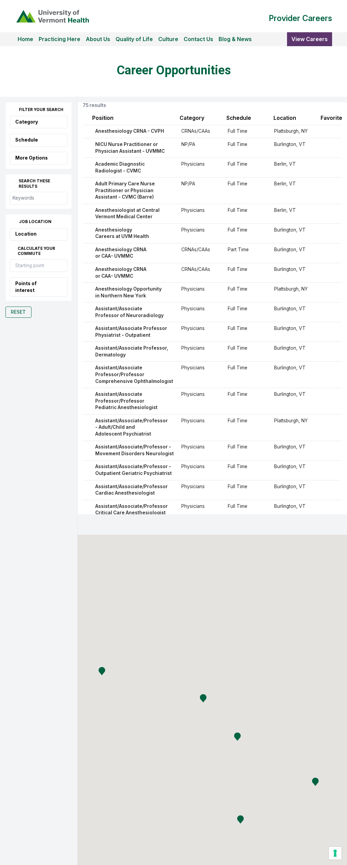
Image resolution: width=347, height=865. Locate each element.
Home (25, 39)
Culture (168, 39)
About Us (98, 39)
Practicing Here (59, 39)
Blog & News (235, 39)
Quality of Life (134, 39)
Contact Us (198, 39)
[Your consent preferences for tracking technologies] (335, 853)
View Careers (309, 39)
